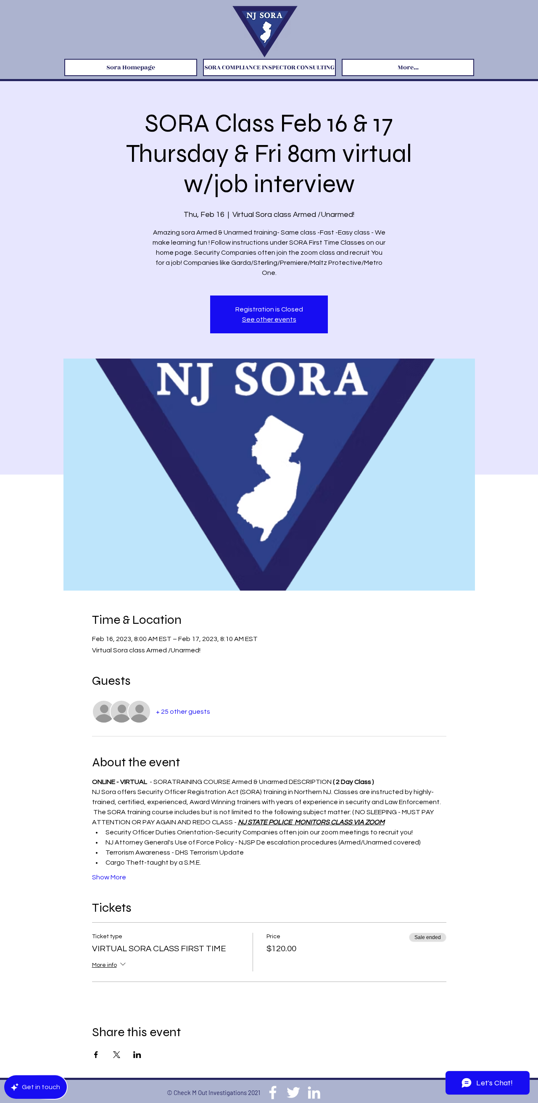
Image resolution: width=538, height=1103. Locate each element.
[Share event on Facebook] (96, 1054)
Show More (109, 877)
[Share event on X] (117, 1054)
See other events (269, 319)
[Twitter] (293, 1092)
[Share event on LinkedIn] (137, 1054)
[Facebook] (273, 1092)
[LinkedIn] (314, 1092)
